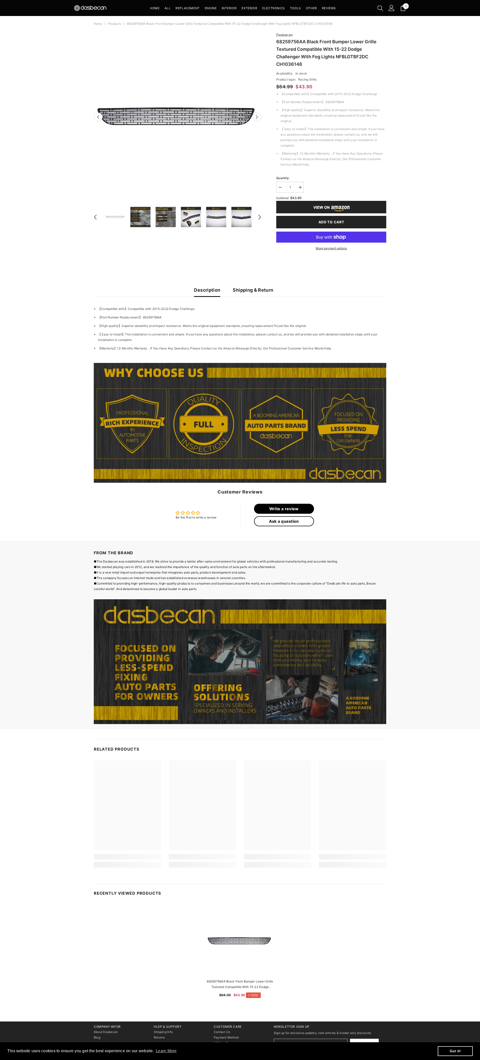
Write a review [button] (283, 508)
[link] (240, 423)
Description (207, 290)
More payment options (331, 248)
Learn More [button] (166, 1051)
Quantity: (283, 178)
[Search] (380, 8)
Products (114, 24)
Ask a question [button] (284, 521)
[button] (98, 117)
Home (98, 24)
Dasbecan (284, 35)
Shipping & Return (253, 290)
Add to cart (331, 222)
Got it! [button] (455, 1051)
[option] (178, 117)
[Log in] (391, 8)
